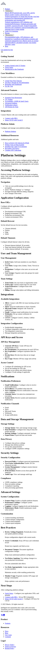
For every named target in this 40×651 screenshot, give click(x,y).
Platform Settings (10, 131)
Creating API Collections (13, 150)
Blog (6, 46)
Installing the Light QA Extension (16, 146)
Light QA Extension (11, 31)
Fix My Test (9, 86)
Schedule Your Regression (13, 97)
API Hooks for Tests (11, 107)
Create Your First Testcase (13, 81)
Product (7, 9)
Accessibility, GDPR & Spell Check (16, 101)
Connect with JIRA (11, 118)
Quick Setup (9, 67)
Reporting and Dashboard (13, 84)
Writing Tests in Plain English (14, 145)
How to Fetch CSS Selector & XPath (17, 143)
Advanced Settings (11, 103)
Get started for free (7, 50)
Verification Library (11, 105)
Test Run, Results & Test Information (17, 82)
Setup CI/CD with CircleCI (14, 120)
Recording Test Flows (12, 148)
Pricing (7, 33)
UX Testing (9, 99)
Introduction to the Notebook (14, 69)
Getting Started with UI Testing (15, 65)
